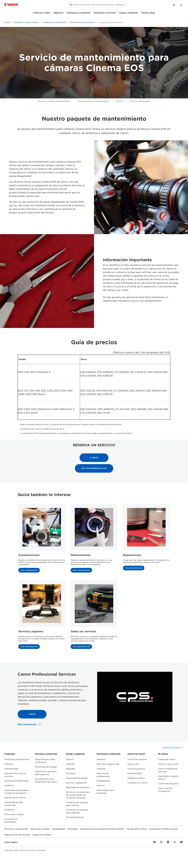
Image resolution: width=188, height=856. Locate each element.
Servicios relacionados (140, 101)
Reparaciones (132, 555)
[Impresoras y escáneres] (91, 12)
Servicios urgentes (30, 631)
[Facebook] (154, 842)
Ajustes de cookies (42, 834)
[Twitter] (174, 842)
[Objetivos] (64, 12)
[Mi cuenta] (174, 5)
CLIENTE (94, 458)
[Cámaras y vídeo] (51, 12)
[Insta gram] (161, 842)
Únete (32, 714)
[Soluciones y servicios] (117, 12)
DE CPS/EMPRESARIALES (94, 468)
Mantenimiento (81, 555)
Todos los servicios (83, 631)
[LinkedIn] (168, 842)
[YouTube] (181, 842)
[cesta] (181, 5)
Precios (119, 101)
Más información (29, 570)
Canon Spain (11, 842)
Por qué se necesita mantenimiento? (54, 101)
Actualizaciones (29, 555)
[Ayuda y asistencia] (139, 12)
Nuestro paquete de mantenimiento (93, 101)
